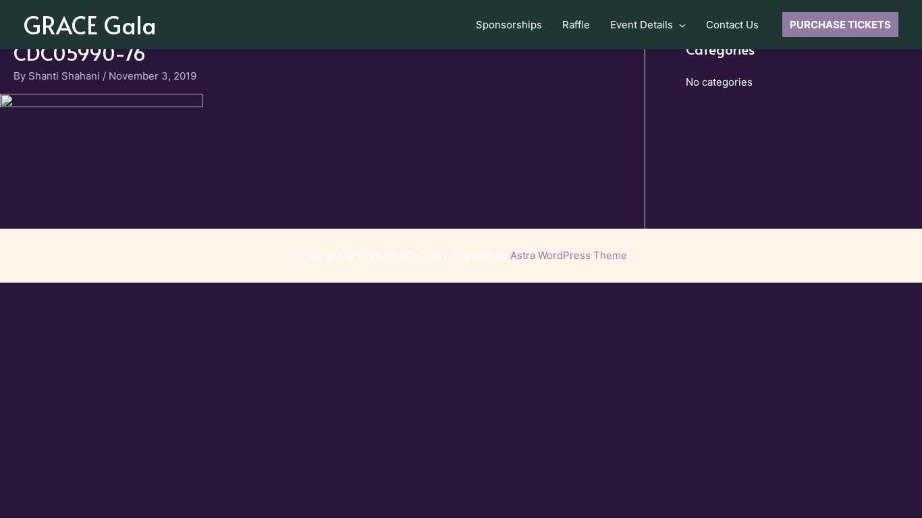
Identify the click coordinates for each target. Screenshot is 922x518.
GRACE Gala (90, 24)
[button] (679, 25)
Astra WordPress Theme (568, 255)
